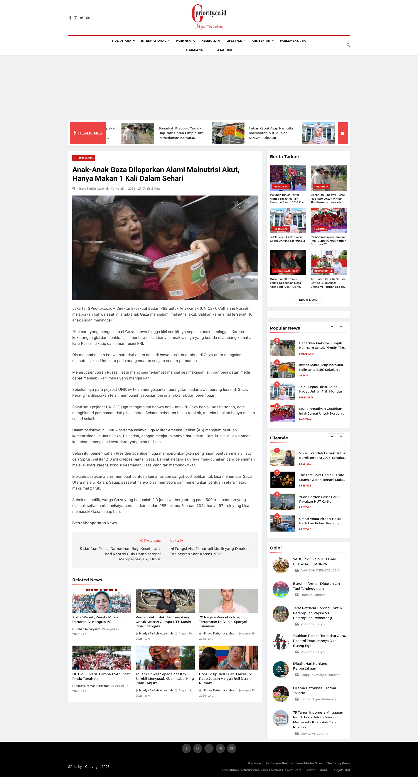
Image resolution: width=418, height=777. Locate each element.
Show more (308, 299)
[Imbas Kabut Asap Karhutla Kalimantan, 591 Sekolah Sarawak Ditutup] (195, 133)
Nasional (320, 229)
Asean (303, 375)
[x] (209, 749)
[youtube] (87, 18)
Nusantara (121, 40)
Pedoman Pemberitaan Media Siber (294, 763)
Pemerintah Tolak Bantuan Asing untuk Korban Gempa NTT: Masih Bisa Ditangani (163, 621)
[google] (220, 749)
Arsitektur (261, 40)
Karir (323, 770)
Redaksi (254, 763)
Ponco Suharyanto (88, 629)
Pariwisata (185, 40)
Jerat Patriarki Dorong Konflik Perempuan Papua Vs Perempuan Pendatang (317, 613)
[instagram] (75, 18)
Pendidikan (281, 186)
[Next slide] (340, 326)
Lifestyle (234, 40)
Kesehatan (210, 40)
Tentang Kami (338, 763)
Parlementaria (293, 40)
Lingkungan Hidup (286, 271)
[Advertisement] (209, 87)
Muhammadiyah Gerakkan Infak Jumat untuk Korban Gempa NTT (328, 240)
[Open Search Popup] (348, 45)
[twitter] (81, 18)
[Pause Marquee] (343, 133)
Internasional (153, 40)
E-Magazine (196, 50)
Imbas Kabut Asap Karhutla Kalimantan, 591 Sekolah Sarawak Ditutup (238, 133)
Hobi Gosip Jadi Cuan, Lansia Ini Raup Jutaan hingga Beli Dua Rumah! (225, 678)
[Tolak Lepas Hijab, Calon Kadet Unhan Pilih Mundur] (286, 133)
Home (310, 770)
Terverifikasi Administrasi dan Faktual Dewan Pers (260, 770)
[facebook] (70, 18)
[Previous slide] (332, 326)
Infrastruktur (323, 271)
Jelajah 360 (222, 50)
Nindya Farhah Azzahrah (93, 188)
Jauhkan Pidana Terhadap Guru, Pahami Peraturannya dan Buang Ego (319, 641)
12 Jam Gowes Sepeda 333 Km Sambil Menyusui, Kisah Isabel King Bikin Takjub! (165, 678)
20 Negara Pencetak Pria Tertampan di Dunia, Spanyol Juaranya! (223, 621)
